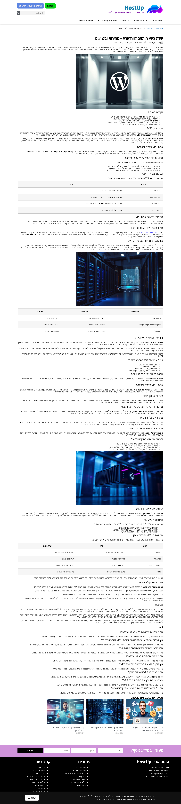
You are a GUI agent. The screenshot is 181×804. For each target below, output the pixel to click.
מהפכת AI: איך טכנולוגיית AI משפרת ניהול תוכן (67, 729)
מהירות (126, 42)
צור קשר (125, 20)
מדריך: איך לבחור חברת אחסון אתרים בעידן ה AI (106, 729)
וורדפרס (133, 42)
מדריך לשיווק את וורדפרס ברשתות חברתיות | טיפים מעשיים (147, 729)
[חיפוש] (18, 13)
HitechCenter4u (86, 20)
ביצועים (140, 42)
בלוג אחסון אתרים (109, 20)
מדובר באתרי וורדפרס (149, 232)
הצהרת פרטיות (79, 770)
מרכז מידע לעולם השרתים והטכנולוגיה (126, 12)
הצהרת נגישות (80, 767)
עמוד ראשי (81, 785)
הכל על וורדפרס (39, 782)
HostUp (134, 7)
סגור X (32, 797)
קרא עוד (99, 799)
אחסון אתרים (40, 788)
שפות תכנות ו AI (39, 770)
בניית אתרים (40, 785)
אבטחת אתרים (39, 791)
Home (158, 28)
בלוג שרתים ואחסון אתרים (75, 773)
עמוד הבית (157, 20)
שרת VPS (149, 28)
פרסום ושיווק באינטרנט (36, 776)
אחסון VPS (154, 124)
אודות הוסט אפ (141, 20)
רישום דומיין (41, 773)
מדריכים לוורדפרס (38, 779)
